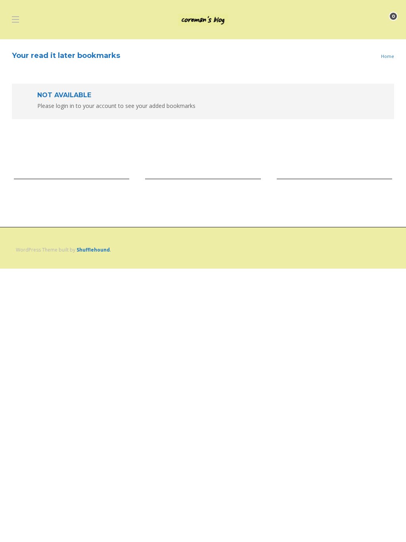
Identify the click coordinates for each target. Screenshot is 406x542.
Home (387, 56)
